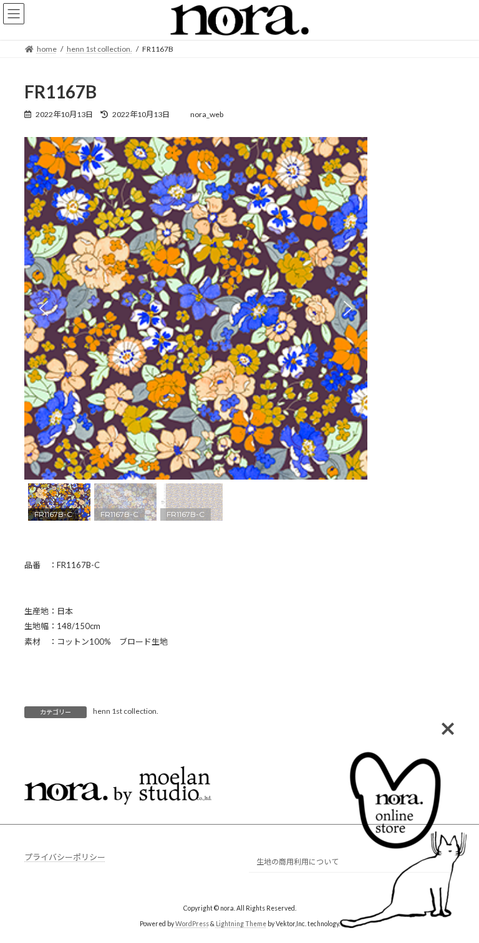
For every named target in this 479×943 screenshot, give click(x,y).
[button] (44, 308)
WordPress (192, 923)
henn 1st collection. (125, 711)
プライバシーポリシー (64, 857)
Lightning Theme (241, 923)
